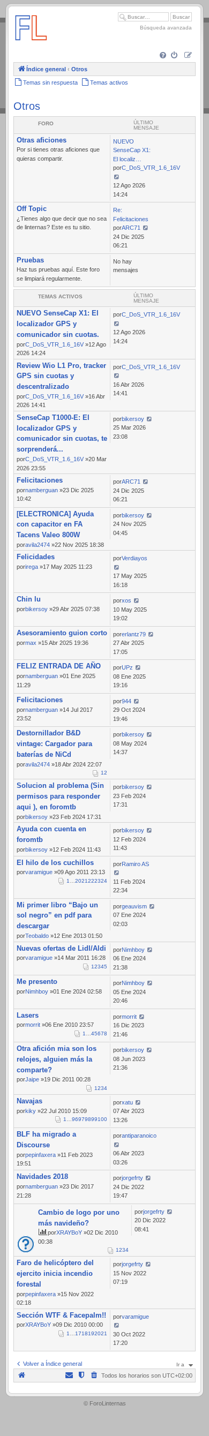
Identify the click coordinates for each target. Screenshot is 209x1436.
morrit (32, 1024)
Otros (26, 106)
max (30, 643)
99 (94, 1119)
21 (84, 881)
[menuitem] (163, 56)
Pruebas (30, 260)
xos (126, 600)
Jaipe (32, 1079)
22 (91, 881)
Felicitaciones (40, 480)
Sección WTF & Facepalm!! (61, 1315)
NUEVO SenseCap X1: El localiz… (132, 150)
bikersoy (133, 419)
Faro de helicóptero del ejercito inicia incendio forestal (55, 1273)
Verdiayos (134, 558)
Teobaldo (37, 936)
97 (81, 1119)
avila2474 (37, 545)
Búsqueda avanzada (166, 28)
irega (31, 566)
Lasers (28, 1015)
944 (126, 701)
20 (78, 881)
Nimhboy (133, 949)
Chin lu (29, 599)
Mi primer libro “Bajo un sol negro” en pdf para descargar (57, 915)
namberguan (41, 490)
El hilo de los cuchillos (55, 863)
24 (104, 881)
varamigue (39, 872)
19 (91, 1333)
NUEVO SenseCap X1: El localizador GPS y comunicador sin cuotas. (58, 324)
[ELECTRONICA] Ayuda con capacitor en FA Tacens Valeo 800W (55, 524)
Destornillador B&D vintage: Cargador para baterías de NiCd (54, 743)
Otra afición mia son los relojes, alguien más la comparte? (56, 1059)
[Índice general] (31, 45)
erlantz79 (134, 634)
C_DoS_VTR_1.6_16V (151, 167)
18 (84, 1333)
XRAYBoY (69, 1232)
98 (88, 1119)
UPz (127, 667)
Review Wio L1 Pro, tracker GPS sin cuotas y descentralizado (61, 376)
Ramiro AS (135, 864)
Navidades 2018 (42, 1176)
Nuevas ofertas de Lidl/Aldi (61, 948)
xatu (127, 1102)
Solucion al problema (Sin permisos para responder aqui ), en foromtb (60, 796)
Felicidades (36, 557)
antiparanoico (139, 1135)
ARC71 (131, 227)
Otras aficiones (41, 140)
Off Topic (32, 209)
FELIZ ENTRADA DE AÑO (59, 666)
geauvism (134, 906)
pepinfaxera (40, 1155)
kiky (30, 1111)
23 (97, 881)
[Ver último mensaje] (116, 177)
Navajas (29, 1101)
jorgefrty (132, 1178)
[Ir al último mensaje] (116, 323)
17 (78, 1333)
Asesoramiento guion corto (62, 633)
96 (75, 1119)
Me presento (37, 982)
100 (102, 1119)
